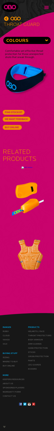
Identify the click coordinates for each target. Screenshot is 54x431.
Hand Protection (38, 348)
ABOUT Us (8, 383)
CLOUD (6, 335)
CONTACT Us (9, 396)
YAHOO (6, 340)
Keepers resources (13, 379)
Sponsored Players (13, 388)
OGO (5, 344)
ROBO (6, 331)
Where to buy (10, 361)
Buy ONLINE (9, 366)
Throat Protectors (39, 335)
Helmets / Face (36, 331)
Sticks (31, 352)
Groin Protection (38, 356)
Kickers (32, 369)
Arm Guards (34, 344)
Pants (31, 360)
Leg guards (34, 365)
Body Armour (35, 340)
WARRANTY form (12, 392)
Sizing (6, 357)
